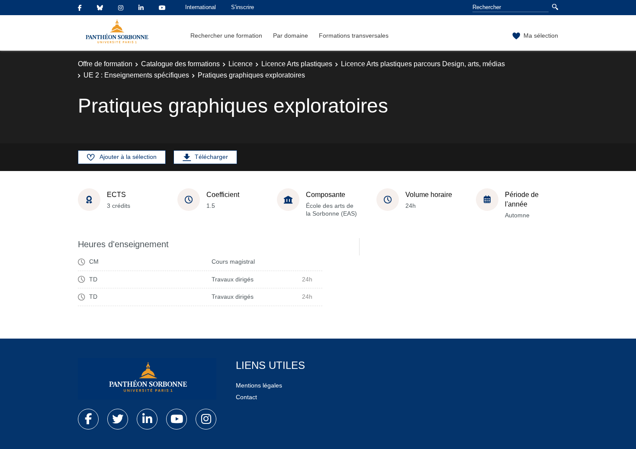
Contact (246, 397)
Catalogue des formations (180, 64)
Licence (240, 64)
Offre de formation (105, 64)
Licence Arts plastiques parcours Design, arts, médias (423, 64)
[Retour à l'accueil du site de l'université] (147, 379)
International (200, 7)
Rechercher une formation (226, 35)
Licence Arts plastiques (296, 64)
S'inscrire (242, 7)
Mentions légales (259, 385)
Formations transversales (354, 35)
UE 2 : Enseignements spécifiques (136, 75)
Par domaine (290, 35)
